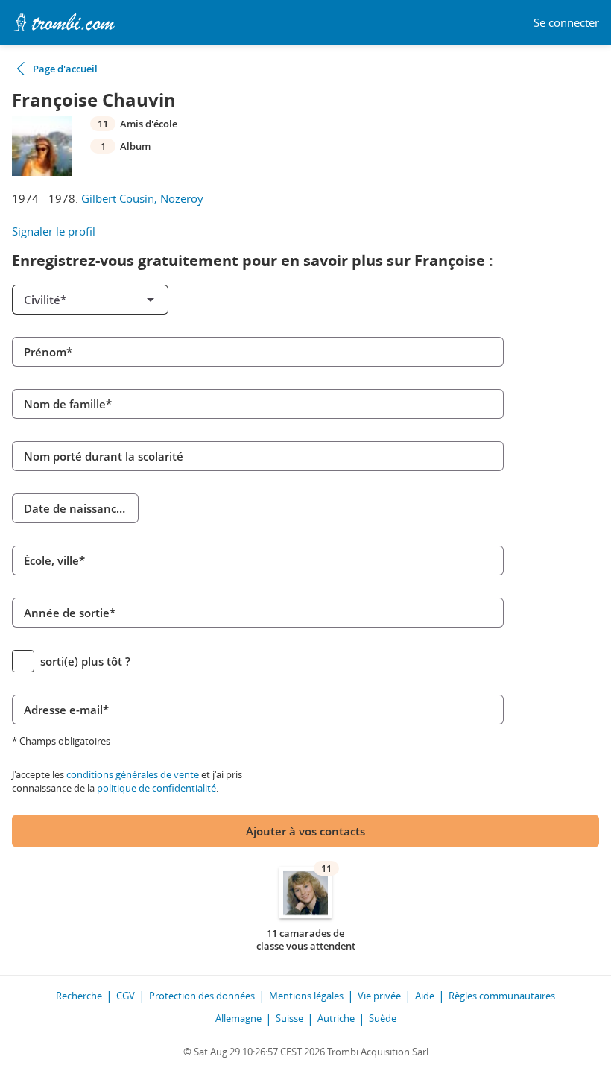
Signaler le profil (53, 231)
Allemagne (238, 1018)
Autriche (336, 1018)
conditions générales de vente (132, 774)
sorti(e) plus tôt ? (85, 661)
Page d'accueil (65, 68)
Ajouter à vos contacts (305, 831)
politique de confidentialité (156, 787)
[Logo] (64, 22)
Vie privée (379, 995)
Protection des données (202, 995)
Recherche (79, 995)
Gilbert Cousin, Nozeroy (142, 198)
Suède (382, 1018)
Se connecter (566, 22)
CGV (125, 995)
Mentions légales (306, 995)
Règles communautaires (502, 995)
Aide (424, 995)
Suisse (289, 1018)
